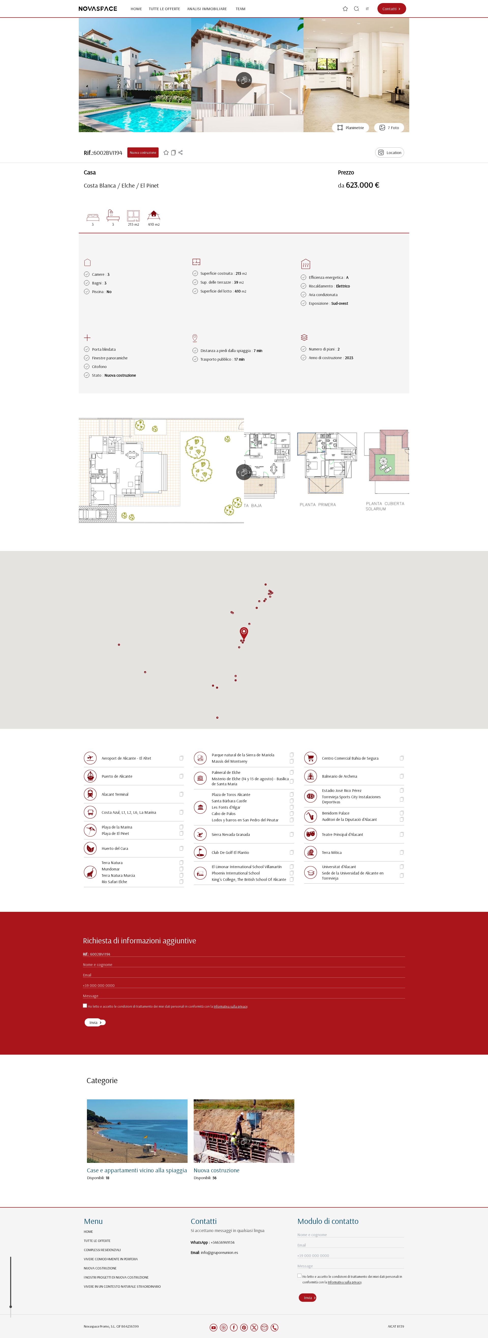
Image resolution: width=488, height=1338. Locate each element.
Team (241, 8)
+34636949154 (223, 1242)
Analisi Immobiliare (208, 8)
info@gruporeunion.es (219, 1252)
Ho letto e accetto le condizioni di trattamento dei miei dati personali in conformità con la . (168, 1006)
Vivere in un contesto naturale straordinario (122, 1286)
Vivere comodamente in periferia (111, 1259)
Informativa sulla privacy (230, 1006)
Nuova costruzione (100, 1268)
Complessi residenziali (102, 1250)
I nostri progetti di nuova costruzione (116, 1277)
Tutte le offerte (164, 8)
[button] (269, 594)
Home (136, 8)
